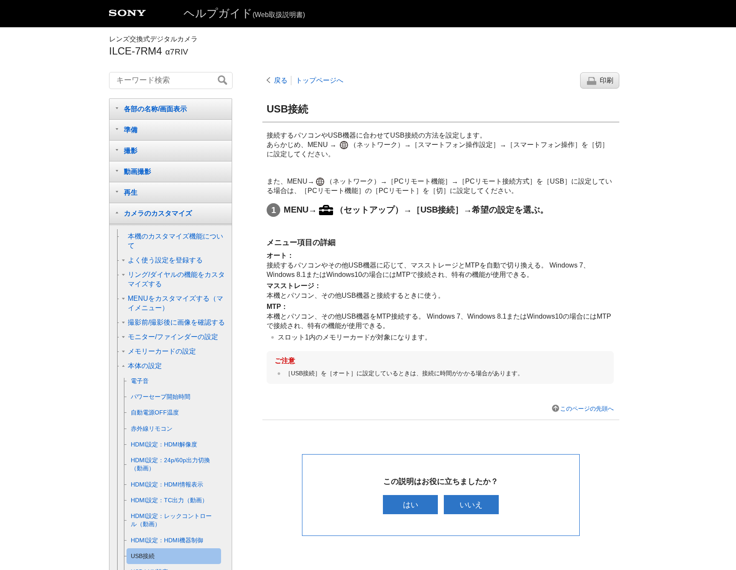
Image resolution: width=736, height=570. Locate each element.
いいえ (471, 504)
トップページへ (319, 80)
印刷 (606, 80)
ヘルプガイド (244, 13)
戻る (281, 80)
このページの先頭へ (587, 408)
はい (410, 504)
